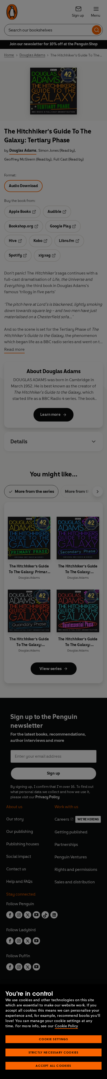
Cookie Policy (66, 1026)
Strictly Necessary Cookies (54, 1052)
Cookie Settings (53, 1039)
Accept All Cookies (53, 1066)
